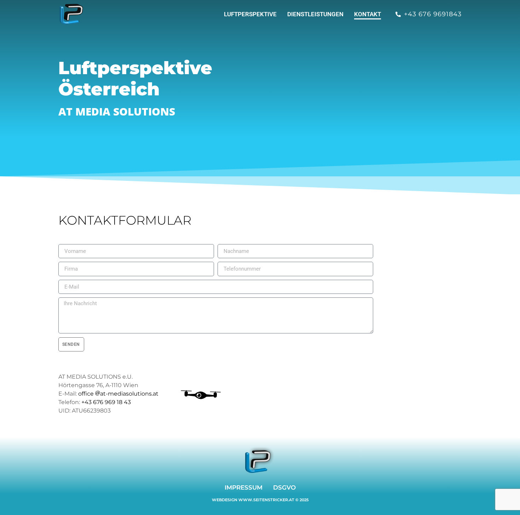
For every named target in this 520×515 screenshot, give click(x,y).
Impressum (243, 487)
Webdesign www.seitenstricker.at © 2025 (260, 499)
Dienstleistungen (315, 14)
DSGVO (284, 487)
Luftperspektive (250, 14)
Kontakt (367, 14)
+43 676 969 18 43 (106, 402)
